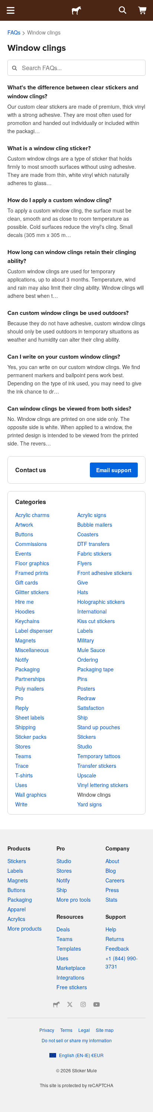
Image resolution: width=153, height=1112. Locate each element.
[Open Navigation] (10, 10)
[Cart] (142, 10)
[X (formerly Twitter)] (70, 1004)
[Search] (121, 10)
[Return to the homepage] (76, 10)
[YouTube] (97, 1004)
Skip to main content (5, 5)
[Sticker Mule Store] (56, 1004)
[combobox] (76, 68)
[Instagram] (83, 1004)
